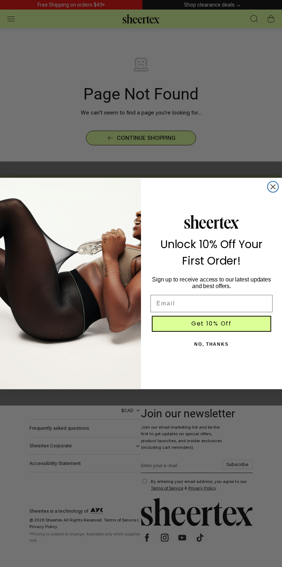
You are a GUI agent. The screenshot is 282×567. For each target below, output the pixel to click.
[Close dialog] (273, 187)
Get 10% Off (211, 324)
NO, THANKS (211, 344)
